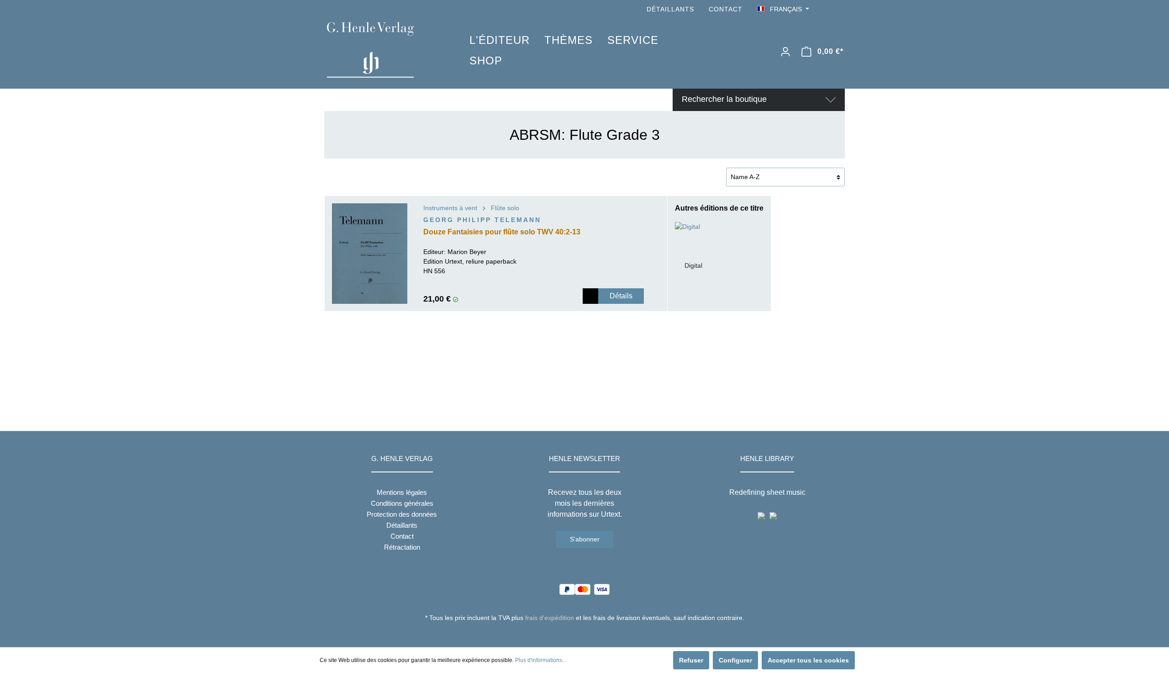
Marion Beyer (467, 251)
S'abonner (585, 539)
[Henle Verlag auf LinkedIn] (591, 634)
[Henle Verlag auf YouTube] (826, 9)
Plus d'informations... (540, 660)
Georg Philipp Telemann (482, 219)
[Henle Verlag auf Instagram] (839, 9)
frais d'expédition (549, 617)
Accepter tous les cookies (808, 660)
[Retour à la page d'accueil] (384, 50)
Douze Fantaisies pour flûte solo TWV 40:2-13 (501, 232)
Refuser (691, 660)
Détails (621, 296)
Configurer (735, 660)
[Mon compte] (785, 51)
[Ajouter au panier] (590, 296)
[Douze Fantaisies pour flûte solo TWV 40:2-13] (369, 253)
